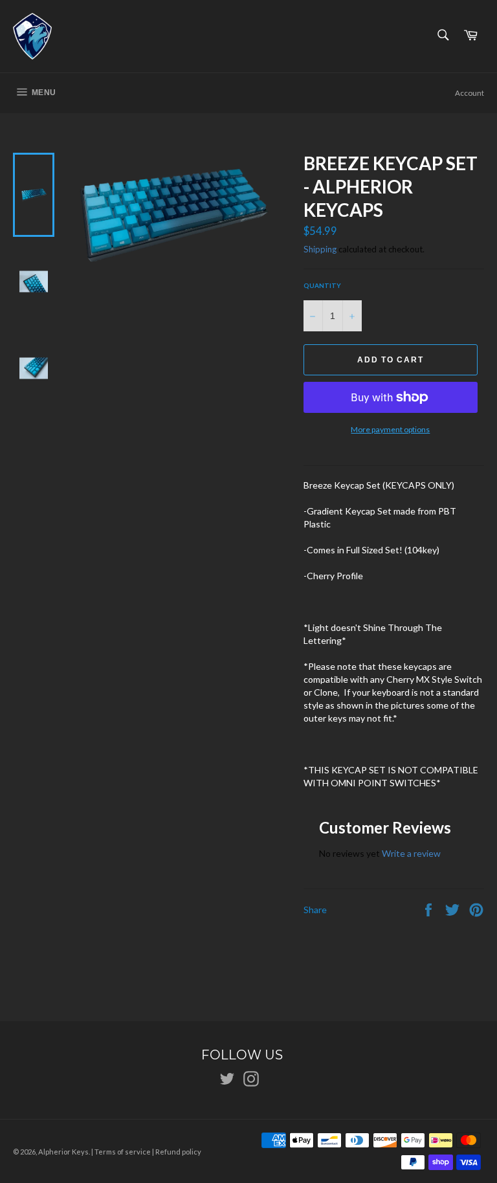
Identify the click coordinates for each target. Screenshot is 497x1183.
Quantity (322, 285)
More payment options (390, 429)
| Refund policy (176, 1151)
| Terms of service (121, 1151)
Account (469, 93)
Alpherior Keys (63, 1151)
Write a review (411, 853)
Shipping (320, 249)
